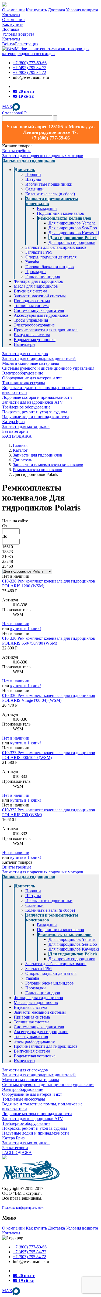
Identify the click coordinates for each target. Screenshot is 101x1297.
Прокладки (35, 271)
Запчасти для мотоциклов (26, 426)
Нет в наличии (15, 623)
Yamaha (32, 262)
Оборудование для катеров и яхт (32, 378)
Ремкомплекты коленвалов (65, 218)
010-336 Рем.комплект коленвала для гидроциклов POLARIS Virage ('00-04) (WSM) (48, 698)
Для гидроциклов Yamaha (72, 223)
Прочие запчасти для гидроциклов (46, 330)
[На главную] (50, 53)
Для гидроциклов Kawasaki (73, 232)
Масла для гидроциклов (36, 286)
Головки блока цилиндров (49, 266)
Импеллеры (24, 344)
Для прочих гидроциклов (71, 242)
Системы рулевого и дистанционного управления (48, 368)
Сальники (34, 189)
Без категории (15, 431)
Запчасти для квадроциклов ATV (32, 402)
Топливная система (31, 305)
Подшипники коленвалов (60, 213)
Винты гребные (16, 150)
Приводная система (32, 300)
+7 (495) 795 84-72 (29, 67)
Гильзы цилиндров (42, 276)
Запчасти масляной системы (40, 296)
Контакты (11, 14)
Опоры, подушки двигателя (50, 257)
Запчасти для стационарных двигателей (39, 358)
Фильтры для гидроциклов (38, 281)
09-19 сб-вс (23, 96)
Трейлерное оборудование (26, 407)
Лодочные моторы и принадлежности (37, 397)
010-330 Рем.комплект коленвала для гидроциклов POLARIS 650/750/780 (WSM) (48, 640)
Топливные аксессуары (23, 382)
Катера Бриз (13, 421)
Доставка (56, 10)
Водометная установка (34, 339)
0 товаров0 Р (14, 113)
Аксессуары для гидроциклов (41, 315)
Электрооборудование (34, 325)
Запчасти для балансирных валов (55, 247)
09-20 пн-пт (24, 91)
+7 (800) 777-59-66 (30, 62)
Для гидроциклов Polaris (73, 237)
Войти (8, 44)
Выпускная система (32, 334)
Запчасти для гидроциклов (29, 160)
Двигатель (25, 169)
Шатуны (33, 179)
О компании (13, 10)
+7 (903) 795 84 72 (29, 72)
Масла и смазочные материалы (30, 363)
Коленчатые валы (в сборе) (50, 194)
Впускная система (30, 291)
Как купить (36, 10)
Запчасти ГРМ (38, 252)
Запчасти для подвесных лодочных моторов (42, 155)
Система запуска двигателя (39, 310)
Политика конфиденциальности (23, 1208)
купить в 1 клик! (25, 628)
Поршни (33, 174)
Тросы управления (31, 320)
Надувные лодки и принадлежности (35, 416)
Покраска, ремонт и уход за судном (34, 412)
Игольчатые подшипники (48, 184)
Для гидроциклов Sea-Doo (72, 228)
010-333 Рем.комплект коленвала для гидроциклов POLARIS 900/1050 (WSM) (48, 755)
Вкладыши (47, 208)
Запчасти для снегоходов (25, 353)
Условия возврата (82, 10)
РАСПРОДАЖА (17, 436)
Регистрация (26, 44)
